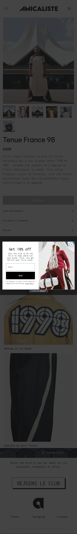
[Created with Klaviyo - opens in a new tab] (38, 291)
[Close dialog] (71, 245)
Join (20, 275)
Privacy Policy (29, 283)
